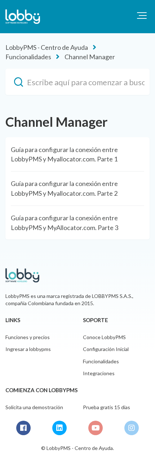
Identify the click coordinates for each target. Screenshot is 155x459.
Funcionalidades (28, 57)
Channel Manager (90, 57)
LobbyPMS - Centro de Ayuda (46, 47)
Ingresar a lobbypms (28, 349)
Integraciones (99, 373)
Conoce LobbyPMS (104, 337)
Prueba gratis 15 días (106, 407)
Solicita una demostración (34, 407)
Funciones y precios (27, 337)
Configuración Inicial (106, 349)
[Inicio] (22, 16)
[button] (142, 15)
